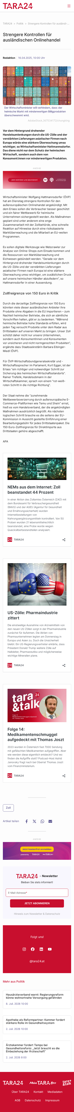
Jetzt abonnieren (37, 903)
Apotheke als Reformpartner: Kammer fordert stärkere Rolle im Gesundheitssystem (35, 1021)
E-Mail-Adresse (17, 892)
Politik (20, 981)
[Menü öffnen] (69, 6)
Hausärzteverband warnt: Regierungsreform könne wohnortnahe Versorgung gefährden (34, 996)
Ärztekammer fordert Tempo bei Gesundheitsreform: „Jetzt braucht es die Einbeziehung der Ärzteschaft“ (33, 1048)
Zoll (8, 807)
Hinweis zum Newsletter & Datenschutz (37, 913)
